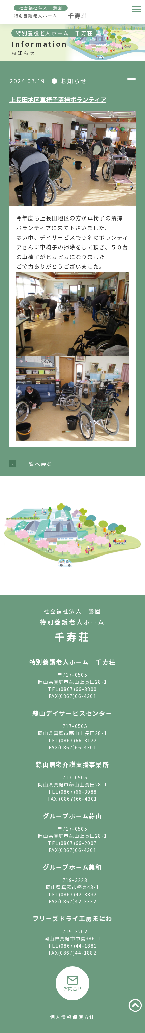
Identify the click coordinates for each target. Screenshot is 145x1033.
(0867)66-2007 (78, 843)
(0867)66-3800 (78, 689)
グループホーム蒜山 (72, 815)
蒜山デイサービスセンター (72, 712)
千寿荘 (72, 636)
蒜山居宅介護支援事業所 (72, 764)
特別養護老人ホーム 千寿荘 (72, 661)
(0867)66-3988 (78, 791)
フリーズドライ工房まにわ (73, 918)
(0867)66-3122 (78, 740)
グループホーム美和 (72, 866)
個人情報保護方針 (72, 1017)
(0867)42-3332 (78, 894)
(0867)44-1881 (78, 945)
